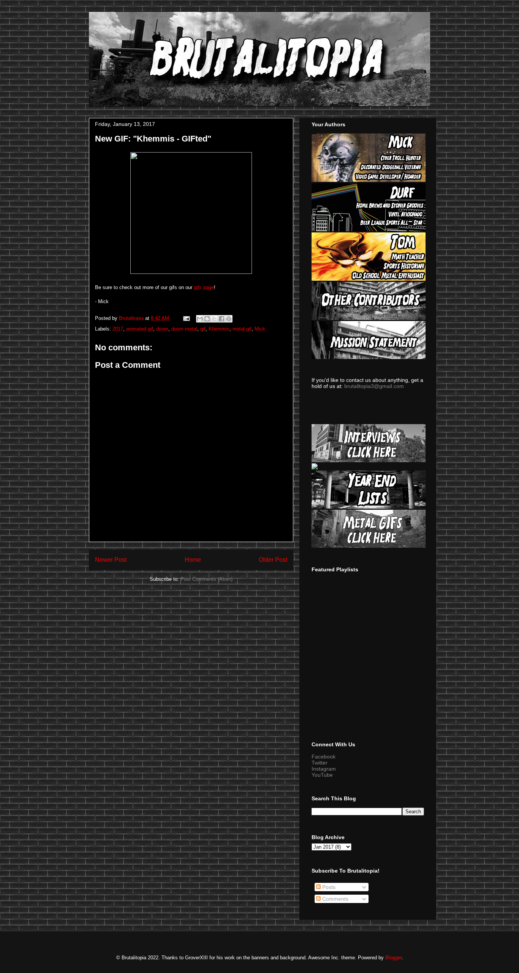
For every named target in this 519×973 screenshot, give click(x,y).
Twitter (320, 763)
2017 (117, 329)
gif (203, 329)
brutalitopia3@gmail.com (374, 386)
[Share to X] (214, 319)
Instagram (324, 769)
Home (193, 559)
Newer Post (111, 559)
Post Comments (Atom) (206, 579)
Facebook (323, 757)
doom (162, 329)
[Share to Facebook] (221, 319)
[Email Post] (185, 318)
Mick (260, 329)
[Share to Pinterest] (229, 319)
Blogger (393, 957)
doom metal (184, 329)
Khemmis (219, 329)
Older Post (273, 559)
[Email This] (200, 319)
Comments (334, 899)
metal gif (242, 329)
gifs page (204, 287)
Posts (328, 887)
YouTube (322, 775)
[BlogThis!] (207, 319)
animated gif (139, 329)
